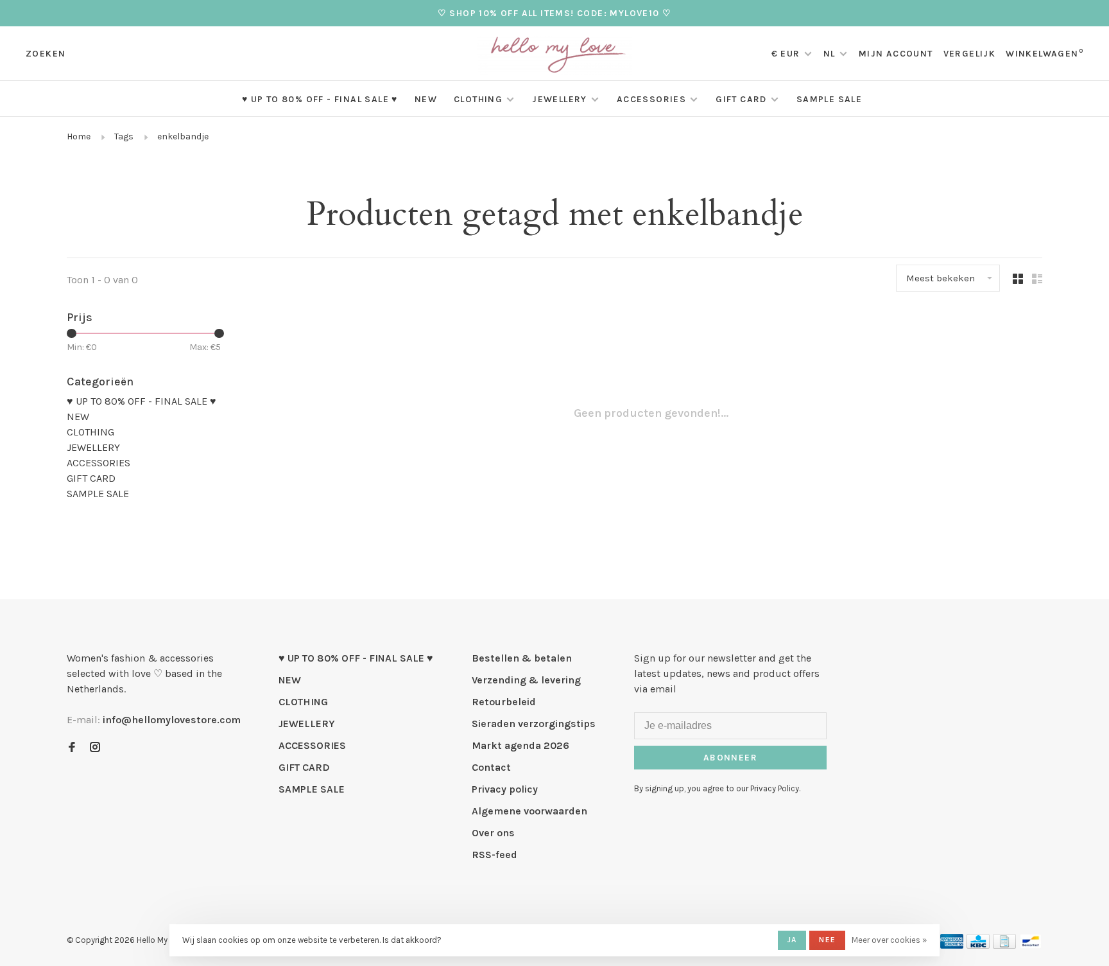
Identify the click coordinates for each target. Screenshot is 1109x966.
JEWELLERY (559, 99)
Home (78, 136)
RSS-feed (494, 854)
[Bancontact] (1030, 945)
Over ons (493, 833)
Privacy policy (505, 789)
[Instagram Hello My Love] (95, 748)
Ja (791, 939)
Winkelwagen (1044, 53)
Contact (491, 767)
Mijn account (896, 53)
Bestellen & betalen (522, 658)
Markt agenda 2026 (520, 745)
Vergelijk (969, 53)
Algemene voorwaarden (529, 811)
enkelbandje (183, 136)
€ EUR (787, 53)
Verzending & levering (526, 680)
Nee (827, 939)
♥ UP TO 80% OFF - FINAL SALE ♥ (320, 99)
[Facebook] (72, 748)
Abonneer (730, 757)
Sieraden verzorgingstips (534, 723)
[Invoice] (1004, 945)
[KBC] (978, 945)
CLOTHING (478, 99)
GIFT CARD (741, 99)
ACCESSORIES (651, 99)
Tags (123, 136)
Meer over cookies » (889, 940)
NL (829, 53)
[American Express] (952, 945)
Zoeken (45, 53)
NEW (426, 99)
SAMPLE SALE (829, 99)
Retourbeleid (504, 702)
